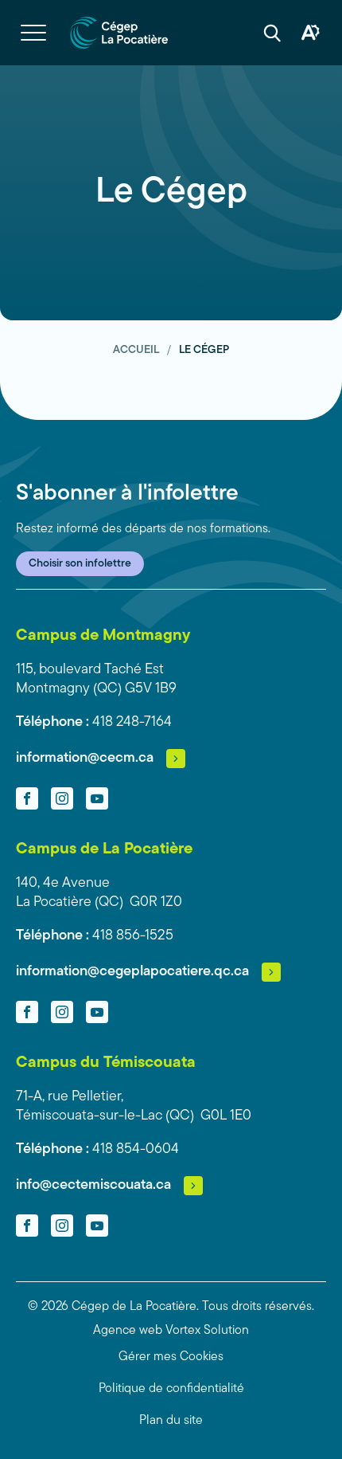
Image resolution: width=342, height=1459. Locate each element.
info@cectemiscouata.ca (93, 1186)
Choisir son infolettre (80, 564)
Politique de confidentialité (171, 1389)
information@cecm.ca (85, 758)
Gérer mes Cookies (171, 1357)
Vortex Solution (207, 1330)
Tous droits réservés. (258, 1306)
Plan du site (171, 1420)
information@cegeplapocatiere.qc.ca (132, 972)
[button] (33, 32)
